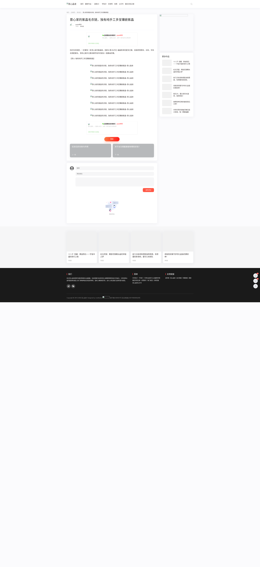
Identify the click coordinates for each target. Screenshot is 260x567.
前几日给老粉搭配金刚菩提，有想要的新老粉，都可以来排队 (145, 255)
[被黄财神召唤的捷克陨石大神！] (176, 103)
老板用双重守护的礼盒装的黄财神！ (177, 255)
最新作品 (88, 4)
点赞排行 (144, 280)
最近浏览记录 (129, 4)
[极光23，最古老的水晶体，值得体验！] (176, 95)
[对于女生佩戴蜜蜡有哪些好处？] (133, 150)
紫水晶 (82, 26)
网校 (190, 278)
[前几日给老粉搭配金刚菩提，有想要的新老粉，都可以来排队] (176, 79)
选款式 (96, 4)
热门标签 (150, 280)
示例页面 (156, 280)
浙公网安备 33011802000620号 (131, 298)
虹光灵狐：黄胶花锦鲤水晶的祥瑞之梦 (113, 255)
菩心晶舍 (173, 278)
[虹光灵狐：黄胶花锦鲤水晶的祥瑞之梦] (176, 71)
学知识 (104, 4)
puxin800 (79, 24)
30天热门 (135, 278)
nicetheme (98, 298)
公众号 (121, 4)
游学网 (167, 278)
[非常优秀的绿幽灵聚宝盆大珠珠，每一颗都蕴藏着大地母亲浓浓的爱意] (176, 111)
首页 (81, 4)
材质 (115, 4)
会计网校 (179, 278)
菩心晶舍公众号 (137, 283)
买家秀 (110, 4)
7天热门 (141, 278)
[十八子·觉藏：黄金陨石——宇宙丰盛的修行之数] (176, 63)
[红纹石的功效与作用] (90, 150)
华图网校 (185, 278)
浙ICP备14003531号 (116, 298)
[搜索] (191, 4)
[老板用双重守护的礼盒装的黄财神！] (176, 87)
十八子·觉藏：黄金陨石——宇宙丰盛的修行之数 (81, 255)
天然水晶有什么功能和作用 (152, 278)
